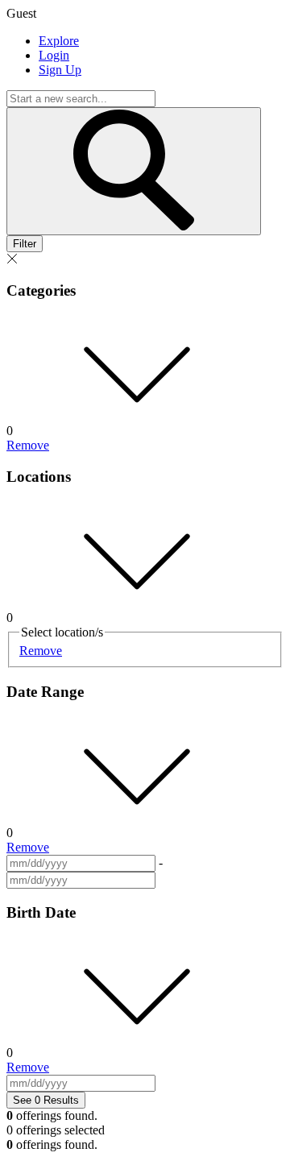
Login (54, 55)
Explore (59, 41)
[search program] (133, 171)
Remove (27, 445)
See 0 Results (46, 1100)
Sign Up (60, 70)
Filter (24, 244)
